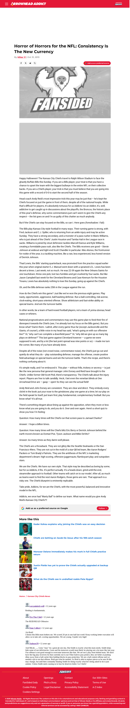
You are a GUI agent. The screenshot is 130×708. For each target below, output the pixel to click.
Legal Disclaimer (52, 687)
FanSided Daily (30, 682)
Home (22, 596)
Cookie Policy (29, 687)
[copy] (35, 63)
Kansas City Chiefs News (39, 596)
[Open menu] (6, 3)
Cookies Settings (31, 692)
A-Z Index (97, 687)
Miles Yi (22, 57)
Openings (48, 677)
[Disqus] (70, 633)
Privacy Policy (71, 682)
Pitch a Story (50, 682)
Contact (69, 677)
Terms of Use (99, 682)
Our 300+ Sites (100, 677)
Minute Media (16, 699)
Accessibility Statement (76, 687)
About (26, 677)
